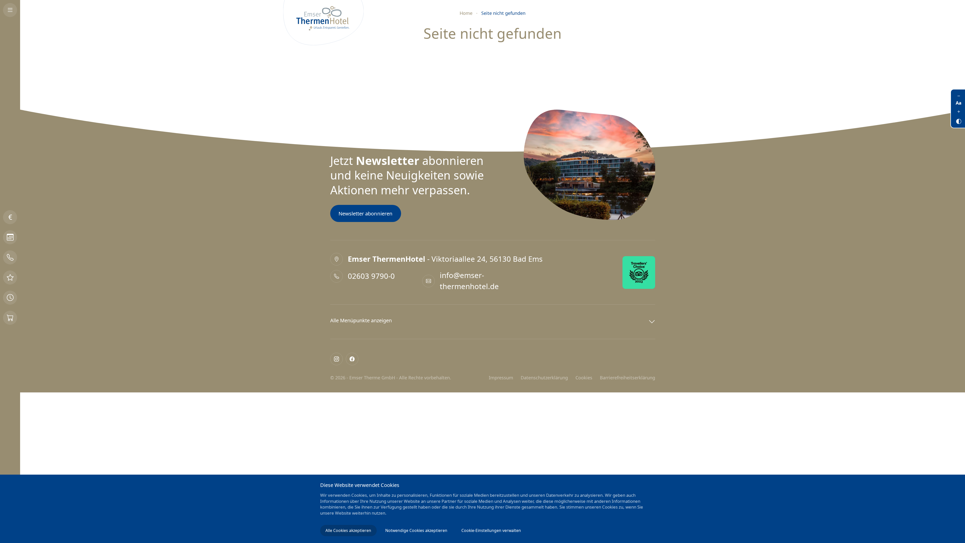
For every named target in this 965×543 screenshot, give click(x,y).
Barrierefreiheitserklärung (627, 378)
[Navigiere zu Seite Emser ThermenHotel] (323, 22)
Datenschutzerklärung (544, 378)
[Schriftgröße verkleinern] (958, 96)
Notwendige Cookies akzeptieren (416, 530)
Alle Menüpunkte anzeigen (361, 320)
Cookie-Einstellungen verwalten (491, 530)
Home (466, 13)
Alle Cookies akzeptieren (348, 530)
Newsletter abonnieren (366, 213)
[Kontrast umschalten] (958, 120)
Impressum (501, 378)
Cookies (583, 378)
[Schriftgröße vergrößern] (958, 111)
